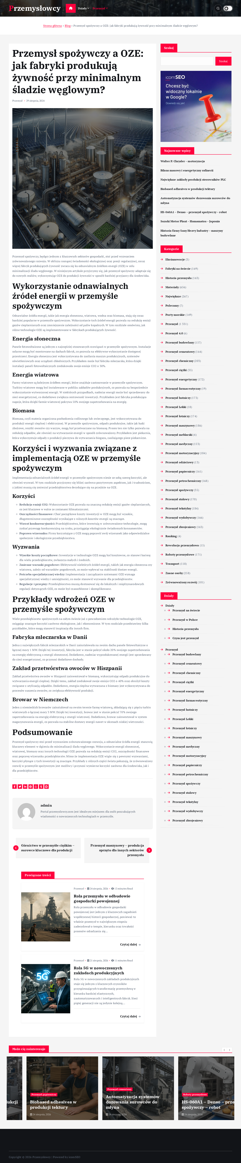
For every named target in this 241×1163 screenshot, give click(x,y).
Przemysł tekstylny (178, 508)
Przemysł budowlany (179, 342)
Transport (172, 564)
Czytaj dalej (129, 944)
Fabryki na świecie (178, 269)
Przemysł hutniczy (178, 398)
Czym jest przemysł (186, 638)
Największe (173, 296)
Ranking (171, 536)
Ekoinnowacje (175, 259)
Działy (82, 8)
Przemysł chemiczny (179, 361)
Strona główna (52, 26)
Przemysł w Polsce (185, 620)
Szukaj (169, 48)
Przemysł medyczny (178, 444)
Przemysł (99, 8)
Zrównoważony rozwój (181, 582)
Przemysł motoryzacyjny (182, 453)
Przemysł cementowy (180, 352)
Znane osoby (174, 573)
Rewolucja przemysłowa (182, 545)
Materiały (172, 287)
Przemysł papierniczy (180, 471)
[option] (44, 1088)
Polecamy (172, 305)
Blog (68, 26)
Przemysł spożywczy (179, 490)
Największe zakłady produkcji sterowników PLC (193, 179)
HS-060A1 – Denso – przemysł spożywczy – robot (194, 212)
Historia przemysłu (178, 278)
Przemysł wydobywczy (180, 517)
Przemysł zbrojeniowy (180, 527)
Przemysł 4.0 (174, 333)
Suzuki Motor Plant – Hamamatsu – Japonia (190, 221)
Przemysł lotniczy (177, 416)
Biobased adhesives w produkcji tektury (188, 189)
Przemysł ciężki (176, 370)
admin (46, 805)
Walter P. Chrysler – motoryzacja (183, 161)
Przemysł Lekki (175, 407)
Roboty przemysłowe (179, 554)
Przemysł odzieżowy (179, 462)
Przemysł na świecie (186, 610)
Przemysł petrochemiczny (183, 481)
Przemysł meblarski (178, 435)
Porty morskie (175, 315)
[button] (224, 1050)
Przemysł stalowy (177, 499)
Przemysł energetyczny (181, 379)
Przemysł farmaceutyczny (183, 388)
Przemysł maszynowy (180, 425)
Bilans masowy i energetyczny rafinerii (187, 170)
